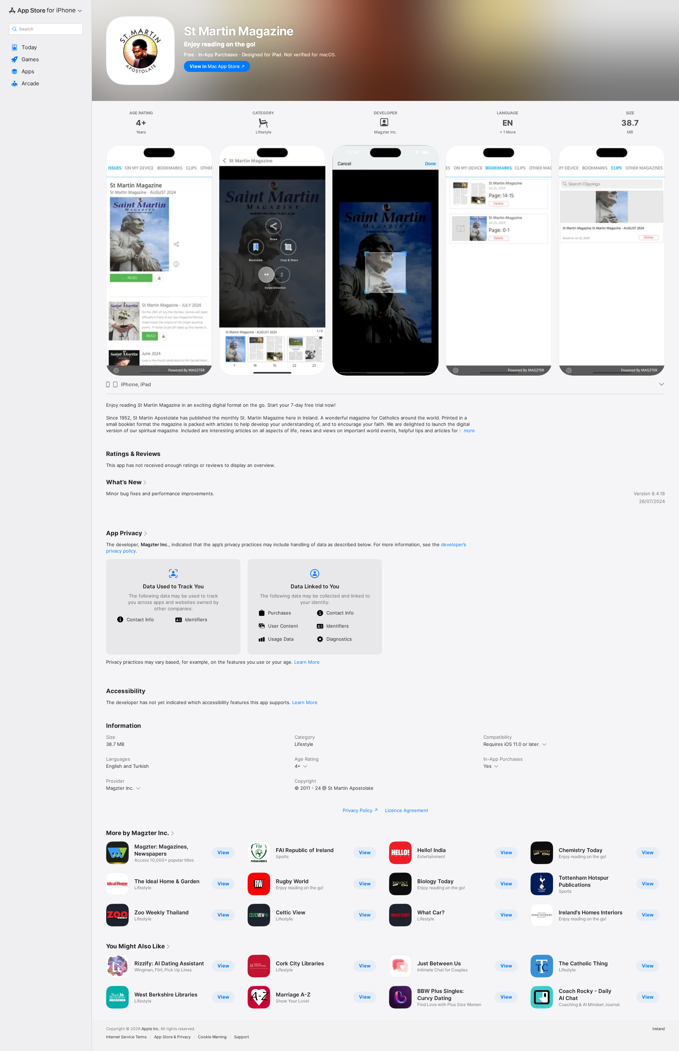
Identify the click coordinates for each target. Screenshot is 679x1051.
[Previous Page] (99, 884)
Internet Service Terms (126, 1037)
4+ (298, 766)
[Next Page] (672, 884)
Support (241, 1037)
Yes (487, 766)
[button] (45, 47)
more (469, 430)
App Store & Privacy (172, 1037)
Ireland (658, 1029)
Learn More (307, 662)
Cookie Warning (212, 1037)
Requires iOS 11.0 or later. (511, 744)
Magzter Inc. (120, 788)
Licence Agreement (406, 810)
